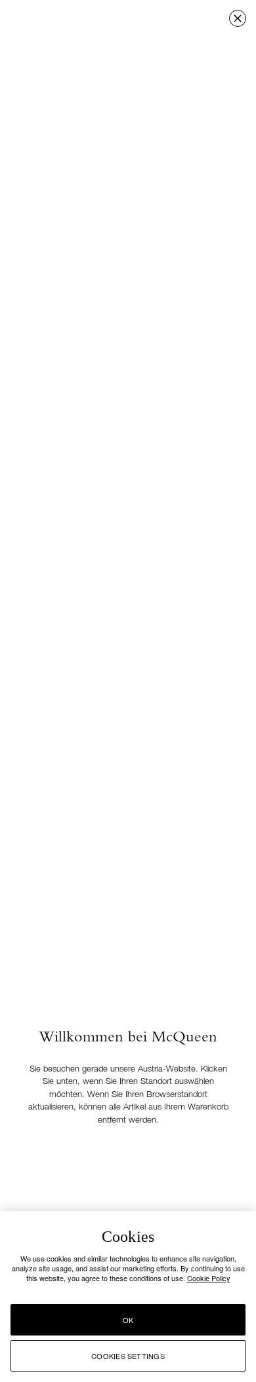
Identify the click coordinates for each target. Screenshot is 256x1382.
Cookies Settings (128, 1356)
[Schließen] (237, 18)
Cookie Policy (208, 1278)
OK (128, 1320)
